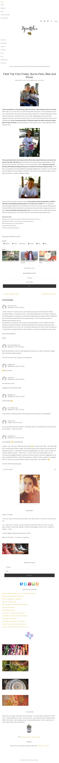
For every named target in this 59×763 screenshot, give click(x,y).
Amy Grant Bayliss (12, 345)
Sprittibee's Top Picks (43, 745)
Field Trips (26, 80)
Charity (9, 377)
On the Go (41, 80)
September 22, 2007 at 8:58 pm (16, 379)
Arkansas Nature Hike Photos (9, 225)
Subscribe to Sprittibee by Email (11, 236)
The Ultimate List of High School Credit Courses (14, 615)
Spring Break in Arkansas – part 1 (10, 221)
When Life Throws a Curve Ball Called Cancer (14, 624)
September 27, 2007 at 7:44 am (16, 409)
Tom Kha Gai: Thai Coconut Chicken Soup (13, 613)
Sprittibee (10, 395)
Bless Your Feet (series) (8, 607)
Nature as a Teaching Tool (9, 602)
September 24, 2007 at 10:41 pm (16, 396)
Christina (10, 421)
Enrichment (18, 80)
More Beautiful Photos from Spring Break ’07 (12, 223)
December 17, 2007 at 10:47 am (16, 437)
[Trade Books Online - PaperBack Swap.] (29, 737)
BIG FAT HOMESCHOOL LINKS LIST (12, 599)
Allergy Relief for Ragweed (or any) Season (13, 621)
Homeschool (33, 80)
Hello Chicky (34, 760)
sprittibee (10, 364)
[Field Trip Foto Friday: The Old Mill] (10, 256)
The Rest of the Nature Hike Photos (10, 227)
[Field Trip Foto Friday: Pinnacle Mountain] (29, 256)
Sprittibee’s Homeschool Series (9, 219)
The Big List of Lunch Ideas (9, 618)
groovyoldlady (11, 408)
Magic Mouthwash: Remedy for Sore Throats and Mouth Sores (18, 593)
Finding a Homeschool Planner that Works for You (15, 627)
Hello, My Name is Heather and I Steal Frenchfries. (15, 604)
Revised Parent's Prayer (8, 610)
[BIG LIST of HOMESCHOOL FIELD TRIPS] (47, 256)
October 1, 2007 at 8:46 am (15, 422)
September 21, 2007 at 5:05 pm (16, 346)
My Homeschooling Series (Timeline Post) (13, 596)
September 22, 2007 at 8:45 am (16, 366)
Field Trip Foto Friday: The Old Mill (10, 261)
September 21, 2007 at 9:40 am (16, 307)
